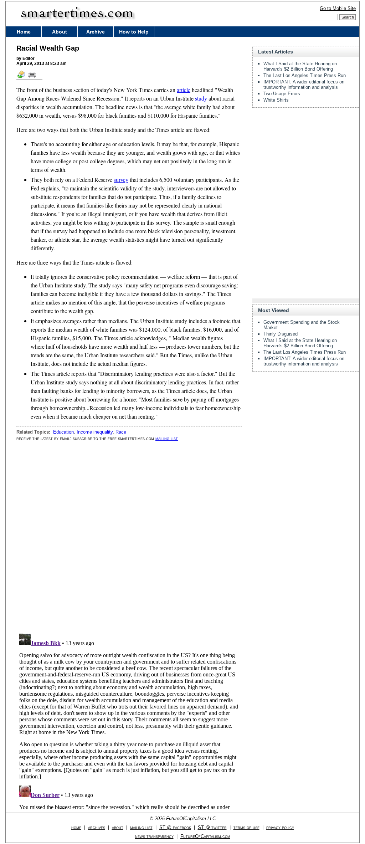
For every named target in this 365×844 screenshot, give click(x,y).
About (59, 32)
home (76, 827)
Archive (95, 32)
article (183, 89)
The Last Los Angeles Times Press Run (304, 75)
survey (121, 179)
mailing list (166, 438)
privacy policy (280, 827)
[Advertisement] (305, 157)
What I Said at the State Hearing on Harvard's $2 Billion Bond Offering (300, 66)
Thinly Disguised (280, 334)
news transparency (154, 836)
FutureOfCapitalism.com (205, 836)
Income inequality (95, 432)
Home (24, 32)
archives (96, 827)
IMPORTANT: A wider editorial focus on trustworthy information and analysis (303, 84)
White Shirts (276, 100)
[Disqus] (129, 537)
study (201, 98)
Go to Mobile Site (338, 8)
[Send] (21, 77)
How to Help (134, 32)
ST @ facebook (175, 827)
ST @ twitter (212, 827)
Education (63, 432)
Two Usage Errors (281, 93)
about (117, 827)
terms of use (246, 827)
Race (120, 432)
